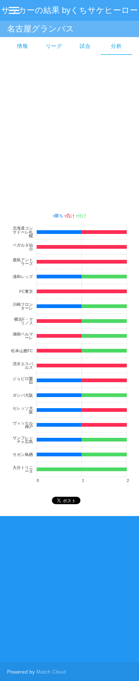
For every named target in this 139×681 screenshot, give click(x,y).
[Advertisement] (69, 131)
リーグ (54, 46)
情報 (22, 46)
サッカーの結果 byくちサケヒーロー (69, 10)
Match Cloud (51, 672)
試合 (85, 46)
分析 (116, 46)
